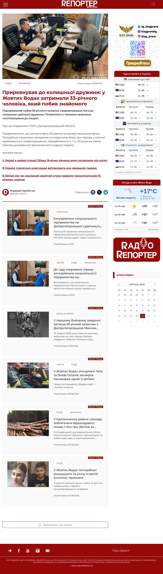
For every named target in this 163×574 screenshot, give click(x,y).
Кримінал (24, 83)
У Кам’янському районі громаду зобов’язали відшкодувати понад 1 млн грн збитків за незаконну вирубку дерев (78, 422)
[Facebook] (19, 551)
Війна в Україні (65, 313)
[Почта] (48, 551)
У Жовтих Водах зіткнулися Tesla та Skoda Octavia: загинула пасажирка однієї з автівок (78, 375)
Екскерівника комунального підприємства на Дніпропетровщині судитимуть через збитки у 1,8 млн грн (77, 222)
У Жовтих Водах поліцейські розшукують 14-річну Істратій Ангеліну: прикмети (76, 473)
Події (8, 83)
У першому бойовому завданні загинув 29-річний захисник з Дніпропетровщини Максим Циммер (77, 324)
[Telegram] (10, 551)
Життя (60, 263)
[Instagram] (37, 551)
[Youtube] (28, 551)
